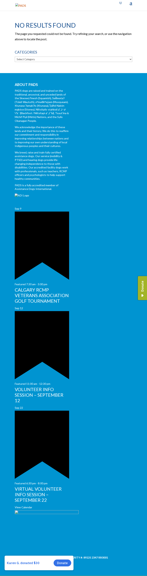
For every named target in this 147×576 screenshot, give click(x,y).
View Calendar (23, 507)
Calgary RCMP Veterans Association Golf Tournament (42, 295)
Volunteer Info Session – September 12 (39, 394)
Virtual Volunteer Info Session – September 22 (38, 494)
